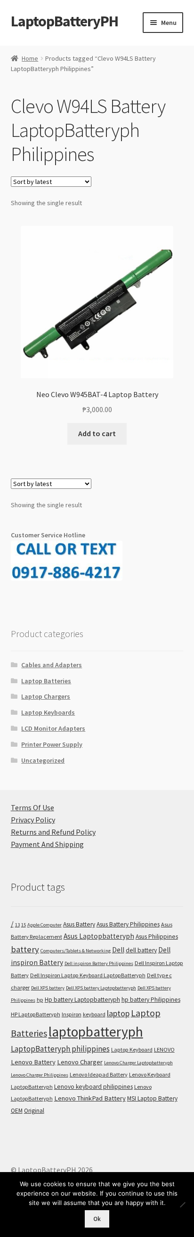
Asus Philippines (157, 937)
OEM (17, 1111)
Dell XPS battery (48, 988)
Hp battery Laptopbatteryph (82, 1000)
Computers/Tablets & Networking (75, 951)
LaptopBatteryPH (64, 21)
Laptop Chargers (45, 696)
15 (23, 925)
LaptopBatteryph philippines (60, 1049)
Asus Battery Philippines (128, 924)
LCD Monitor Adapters (53, 728)
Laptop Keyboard (132, 1049)
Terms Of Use (32, 807)
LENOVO (164, 1049)
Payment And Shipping (47, 844)
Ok (97, 1219)
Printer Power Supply (51, 744)
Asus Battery (79, 924)
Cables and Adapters (51, 665)
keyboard (94, 1014)
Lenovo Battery (33, 1062)
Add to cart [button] (97, 433)
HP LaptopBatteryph (35, 1014)
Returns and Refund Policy (53, 832)
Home (30, 58)
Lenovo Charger (80, 1062)
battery (25, 949)
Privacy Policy (33, 819)
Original (34, 1111)
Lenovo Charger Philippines (39, 1075)
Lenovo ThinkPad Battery (90, 1098)
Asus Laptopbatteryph (99, 936)
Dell (118, 949)
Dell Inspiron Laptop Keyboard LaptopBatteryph (88, 975)
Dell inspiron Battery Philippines (99, 963)
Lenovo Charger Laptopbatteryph (138, 1063)
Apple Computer (44, 925)
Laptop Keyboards (48, 712)
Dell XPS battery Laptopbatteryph (101, 988)
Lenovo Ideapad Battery (99, 1074)
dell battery (141, 950)
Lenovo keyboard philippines (93, 1087)
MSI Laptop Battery (152, 1098)
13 (17, 925)
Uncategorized (43, 760)
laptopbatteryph (95, 1031)
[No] (182, 1204)
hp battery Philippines (150, 1000)
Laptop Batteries (46, 681)
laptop (118, 1013)
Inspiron (71, 1014)
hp (40, 999)
